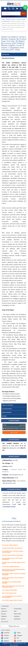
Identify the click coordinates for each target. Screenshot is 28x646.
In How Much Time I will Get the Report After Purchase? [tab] (12, 551)
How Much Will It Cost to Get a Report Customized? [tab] (12, 559)
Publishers (4, 616)
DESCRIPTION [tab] (5, 54)
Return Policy (17, 614)
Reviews (3, 619)
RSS (17, 638)
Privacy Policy (17, 608)
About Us (3, 608)
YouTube (19, 641)
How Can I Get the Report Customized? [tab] (12, 555)
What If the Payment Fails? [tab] (9, 593)
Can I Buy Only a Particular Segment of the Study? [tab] (13, 563)
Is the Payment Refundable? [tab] (9, 590)
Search (23, 13)
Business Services (11, 19)
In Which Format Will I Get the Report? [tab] (12, 548)
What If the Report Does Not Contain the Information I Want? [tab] (13, 586)
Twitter (18, 632)
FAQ (15, 611)
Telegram (6, 641)
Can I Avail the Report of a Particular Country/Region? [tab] (12, 596)
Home (3, 19)
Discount (3, 614)
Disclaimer (17, 616)
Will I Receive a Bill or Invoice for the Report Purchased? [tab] (14, 574)
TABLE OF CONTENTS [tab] (7, 405)
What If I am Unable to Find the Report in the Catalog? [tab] (13, 578)
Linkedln (6, 638)
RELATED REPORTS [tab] (7, 409)
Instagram (19, 635)
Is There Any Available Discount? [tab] (11, 566)
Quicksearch (17, 619)
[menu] (13, 8)
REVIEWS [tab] (4, 416)
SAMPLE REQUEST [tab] (6, 412)
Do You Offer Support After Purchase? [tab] (12, 600)
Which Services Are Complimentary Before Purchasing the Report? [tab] (13, 570)
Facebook (6, 632)
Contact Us (4, 611)
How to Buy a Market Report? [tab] (10, 545)
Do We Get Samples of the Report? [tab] (11, 521)
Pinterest (6, 635)
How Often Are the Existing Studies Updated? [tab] (11, 582)
